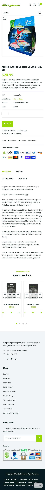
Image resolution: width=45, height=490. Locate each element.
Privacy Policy (8, 396)
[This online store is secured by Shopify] (8, 152)
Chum (16, 106)
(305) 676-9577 (11, 354)
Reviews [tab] (19, 171)
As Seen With (8, 409)
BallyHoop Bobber (33, 304)
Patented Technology (10, 413)
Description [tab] (6, 171)
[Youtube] (12, 359)
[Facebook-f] (4, 359)
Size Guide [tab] (23, 178)
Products (6, 378)
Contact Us (7, 383)
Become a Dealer (9, 391)
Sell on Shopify (8, 404)
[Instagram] (8, 359)
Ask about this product (13, 133)
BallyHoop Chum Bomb (11, 304)
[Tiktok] (16, 359)
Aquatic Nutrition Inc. (21, 103)
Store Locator (8, 387)
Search (5, 374)
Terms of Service (9, 400)
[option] (22, 36)
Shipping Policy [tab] (7, 178)
